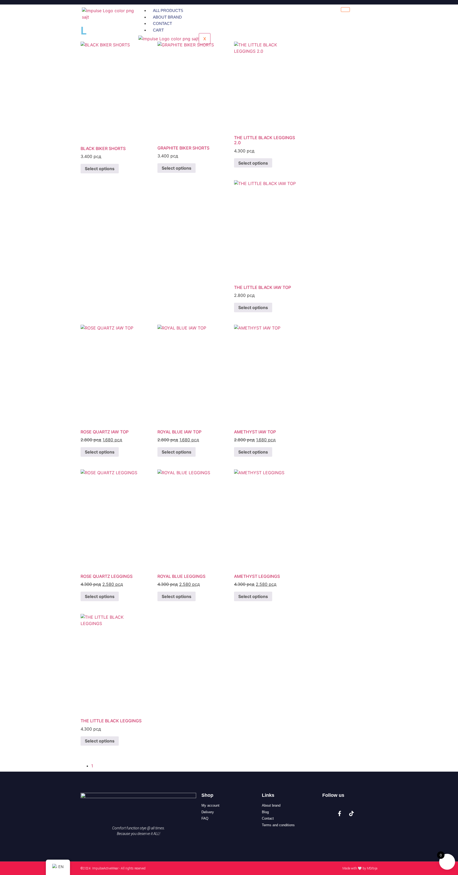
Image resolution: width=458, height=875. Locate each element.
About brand (167, 17)
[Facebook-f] (339, 813)
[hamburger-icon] (345, 9)
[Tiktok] (351, 813)
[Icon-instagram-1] (327, 813)
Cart (158, 30)
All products (168, 10)
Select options (99, 168)
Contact (162, 23)
